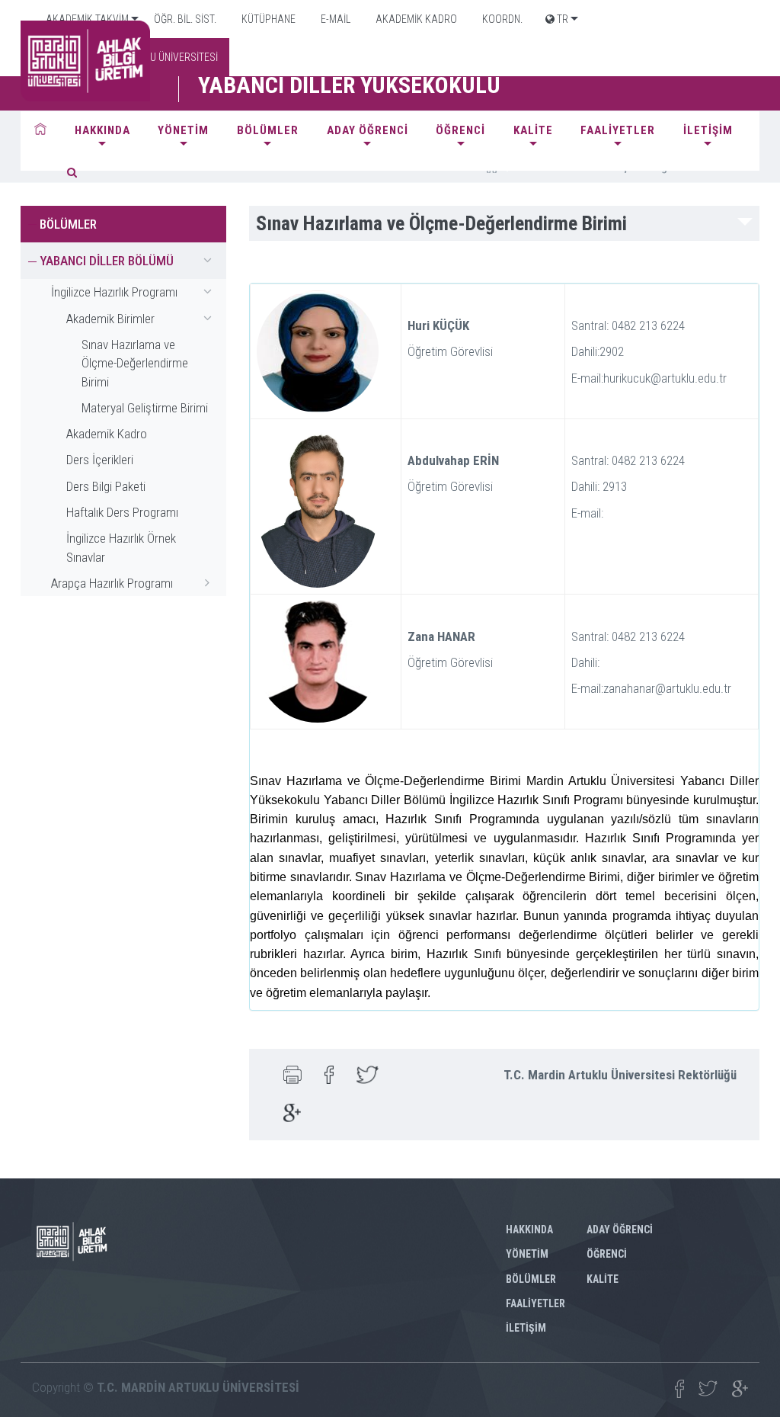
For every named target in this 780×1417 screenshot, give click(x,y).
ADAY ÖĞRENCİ (367, 130)
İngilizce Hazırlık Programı (114, 292)
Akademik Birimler (110, 318)
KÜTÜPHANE (267, 19)
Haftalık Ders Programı (122, 512)
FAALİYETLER (617, 130)
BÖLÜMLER (268, 130)
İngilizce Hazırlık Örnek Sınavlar (121, 547)
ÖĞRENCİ (460, 130)
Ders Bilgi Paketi (105, 486)
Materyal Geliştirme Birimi (145, 407)
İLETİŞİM (708, 130)
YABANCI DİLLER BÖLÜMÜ (107, 260)
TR (561, 19)
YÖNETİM (183, 130)
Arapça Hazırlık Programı (112, 583)
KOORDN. (501, 19)
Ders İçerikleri (99, 459)
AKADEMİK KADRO (415, 19)
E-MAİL (334, 19)
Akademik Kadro (106, 433)
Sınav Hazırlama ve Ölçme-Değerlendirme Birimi (135, 363)
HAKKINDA (102, 130)
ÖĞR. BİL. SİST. (184, 19)
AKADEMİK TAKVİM (86, 19)
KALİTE (533, 130)
